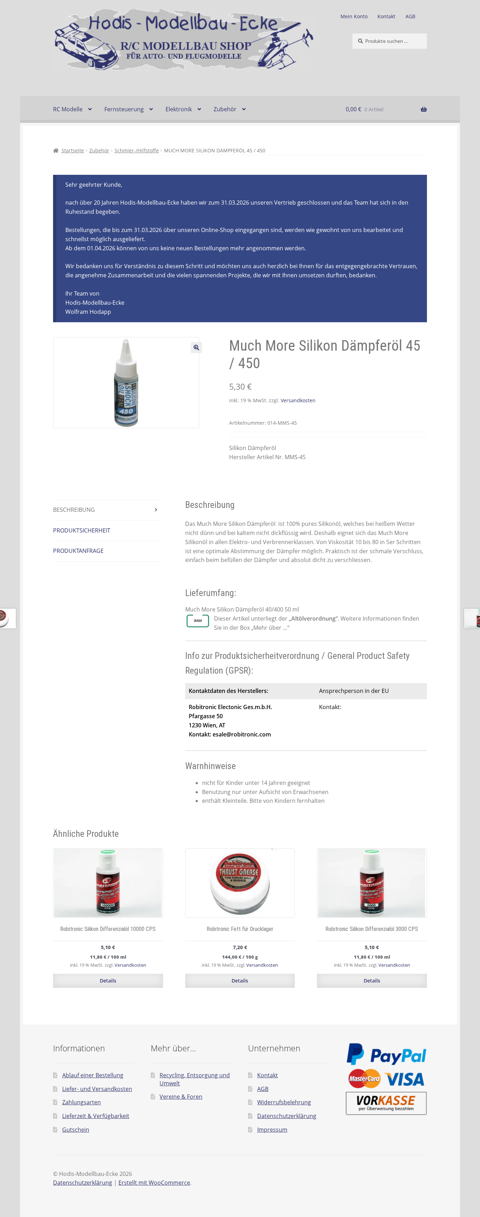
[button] (196, 347)
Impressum (272, 1129)
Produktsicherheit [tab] (81, 530)
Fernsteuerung (124, 109)
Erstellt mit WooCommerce (154, 1182)
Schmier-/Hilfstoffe (137, 150)
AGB (410, 16)
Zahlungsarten (81, 1102)
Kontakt (386, 16)
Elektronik (179, 109)
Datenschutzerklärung (286, 1116)
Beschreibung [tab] (74, 510)
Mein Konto (354, 16)
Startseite (72, 150)
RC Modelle (68, 109)
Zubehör (225, 109)
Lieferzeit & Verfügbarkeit (95, 1116)
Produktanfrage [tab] (78, 551)
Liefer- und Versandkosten (97, 1089)
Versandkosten (298, 400)
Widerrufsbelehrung (284, 1102)
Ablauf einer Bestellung (92, 1075)
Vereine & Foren (181, 1096)
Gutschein (75, 1129)
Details (108, 980)
